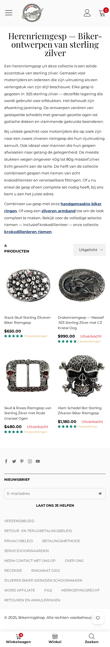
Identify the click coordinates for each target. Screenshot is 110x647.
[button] (100, 493)
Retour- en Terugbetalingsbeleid (38, 531)
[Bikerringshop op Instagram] (30, 461)
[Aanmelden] (87, 12)
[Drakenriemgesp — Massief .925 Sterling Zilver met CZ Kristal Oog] (82, 285)
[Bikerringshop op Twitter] (14, 461)
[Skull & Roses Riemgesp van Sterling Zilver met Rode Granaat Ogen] (28, 376)
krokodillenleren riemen (28, 231)
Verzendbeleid (19, 521)
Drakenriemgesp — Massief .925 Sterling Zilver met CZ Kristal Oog (81, 322)
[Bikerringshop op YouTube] (37, 461)
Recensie (13, 570)
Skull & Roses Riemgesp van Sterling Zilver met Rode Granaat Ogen (27, 413)
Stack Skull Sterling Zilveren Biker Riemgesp (27, 320)
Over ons (74, 561)
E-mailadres (18, 493)
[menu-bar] (10, 12)
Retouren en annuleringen (32, 600)
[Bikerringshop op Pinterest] (22, 461)
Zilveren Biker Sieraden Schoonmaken (43, 580)
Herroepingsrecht (80, 590)
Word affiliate (19, 590)
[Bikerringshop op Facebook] (6, 461)
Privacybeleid (18, 541)
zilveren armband (58, 211)
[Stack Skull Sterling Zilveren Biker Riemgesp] (28, 285)
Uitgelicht (88, 249)
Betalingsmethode (61, 541)
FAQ (48, 590)
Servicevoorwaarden (26, 551)
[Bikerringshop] (32, 13)
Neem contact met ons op (30, 561)
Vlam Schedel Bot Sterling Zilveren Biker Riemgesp (80, 410)
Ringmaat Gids (45, 570)
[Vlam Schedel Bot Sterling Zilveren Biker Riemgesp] (82, 376)
